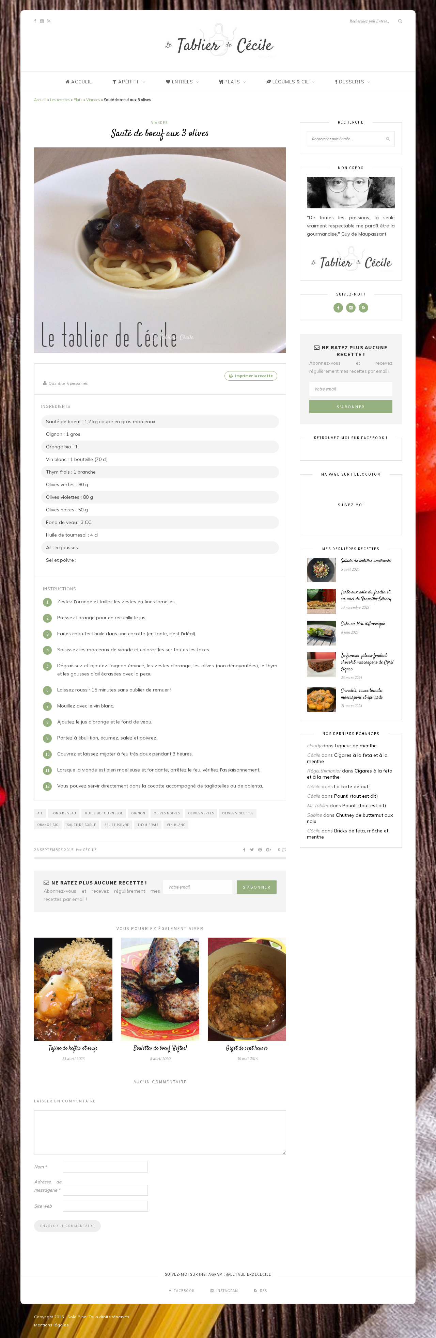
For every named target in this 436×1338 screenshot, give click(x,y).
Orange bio (48, 825)
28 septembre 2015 (54, 849)
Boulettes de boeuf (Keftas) (160, 1048)
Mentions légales (51, 1324)
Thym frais (148, 825)
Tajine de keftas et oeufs (73, 1048)
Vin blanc (176, 825)
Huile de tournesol (104, 813)
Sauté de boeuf (81, 825)
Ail (40, 813)
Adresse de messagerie (47, 1186)
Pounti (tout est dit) (356, 796)
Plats (78, 99)
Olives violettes (237, 813)
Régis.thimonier (324, 771)
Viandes (93, 99)
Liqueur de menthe (356, 746)
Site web (43, 1206)
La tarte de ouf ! (352, 786)
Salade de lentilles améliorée (366, 561)
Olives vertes (201, 813)
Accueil (40, 99)
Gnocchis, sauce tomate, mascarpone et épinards (362, 694)
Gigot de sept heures (247, 1048)
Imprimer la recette (253, 375)
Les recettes (60, 99)
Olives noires (167, 813)
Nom (40, 1166)
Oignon (138, 813)
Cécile (90, 849)
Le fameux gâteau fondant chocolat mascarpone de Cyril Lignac (367, 662)
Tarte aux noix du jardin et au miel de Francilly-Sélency (366, 596)
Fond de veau (63, 813)
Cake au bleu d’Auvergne (363, 624)
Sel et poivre (117, 825)
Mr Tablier (317, 805)
